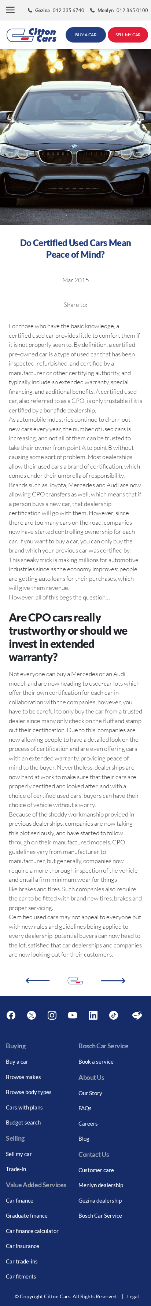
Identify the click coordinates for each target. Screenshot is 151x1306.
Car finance (19, 1200)
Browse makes (23, 1077)
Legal (133, 1296)
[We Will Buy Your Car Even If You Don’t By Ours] (37, 980)
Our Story (90, 1093)
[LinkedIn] (93, 1015)
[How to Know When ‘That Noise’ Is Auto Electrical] (113, 981)
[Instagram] (52, 1015)
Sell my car (19, 1154)
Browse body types (29, 1092)
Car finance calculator (32, 1231)
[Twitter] (31, 1015)
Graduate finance (27, 1215)
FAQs (85, 1108)
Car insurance (22, 1246)
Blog (83, 1138)
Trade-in (16, 1169)
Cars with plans (24, 1107)
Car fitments (21, 1276)
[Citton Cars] (31, 35)
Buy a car (17, 1061)
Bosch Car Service (100, 1215)
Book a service (96, 1061)
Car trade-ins (22, 1261)
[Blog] (137, 1015)
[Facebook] (11, 1015)
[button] (10, 10)
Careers (88, 1123)
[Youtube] (72, 1015)
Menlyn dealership (100, 1185)
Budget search (23, 1122)
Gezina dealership (100, 1200)
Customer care (96, 1170)
